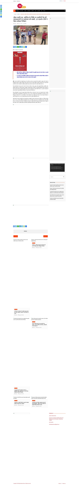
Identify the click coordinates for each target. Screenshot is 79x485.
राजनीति (32, 10)
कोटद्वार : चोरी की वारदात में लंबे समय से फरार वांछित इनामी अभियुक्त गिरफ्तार (57, 189)
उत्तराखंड (17, 10)
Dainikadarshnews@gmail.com (54, 424)
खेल (41, 10)
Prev (16, 236)
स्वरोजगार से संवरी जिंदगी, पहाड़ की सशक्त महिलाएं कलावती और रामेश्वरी (56, 199)
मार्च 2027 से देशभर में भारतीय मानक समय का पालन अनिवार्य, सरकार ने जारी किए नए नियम (21, 312)
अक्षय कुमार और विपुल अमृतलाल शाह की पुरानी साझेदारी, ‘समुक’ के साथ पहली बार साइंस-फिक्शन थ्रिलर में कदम (39, 403)
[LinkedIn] (1, 11)
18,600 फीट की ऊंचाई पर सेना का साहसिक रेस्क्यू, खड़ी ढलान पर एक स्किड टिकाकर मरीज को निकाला (21, 391)
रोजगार (44, 10)
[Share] (1, 17)
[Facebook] (1, 6)
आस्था (35, 10)
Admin (15, 23)
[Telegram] (1, 13)
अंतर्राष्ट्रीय (28, 10)
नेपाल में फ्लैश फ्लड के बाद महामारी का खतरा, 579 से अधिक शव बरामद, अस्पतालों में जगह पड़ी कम (39, 324)
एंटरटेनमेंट (38, 10)
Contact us (18, 1)
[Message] (1, 15)
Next (45, 236)
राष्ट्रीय (25, 10)
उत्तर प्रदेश (21, 10)
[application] (57, 167)
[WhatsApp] (1, 9)
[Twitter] (1, 7)
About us (14, 1)
